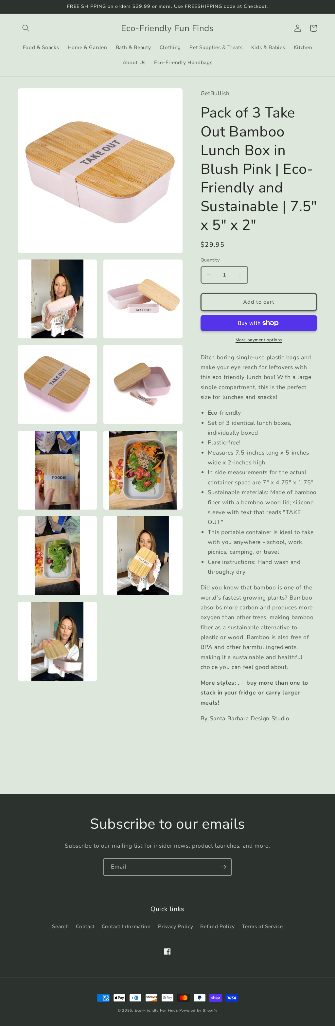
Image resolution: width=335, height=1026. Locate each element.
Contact (85, 926)
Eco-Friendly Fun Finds (156, 1010)
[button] (26, 28)
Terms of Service (262, 926)
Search (60, 926)
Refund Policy (217, 926)
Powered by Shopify (198, 1010)
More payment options (259, 340)
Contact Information (126, 926)
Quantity (210, 260)
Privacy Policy (175, 926)
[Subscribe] (223, 867)
